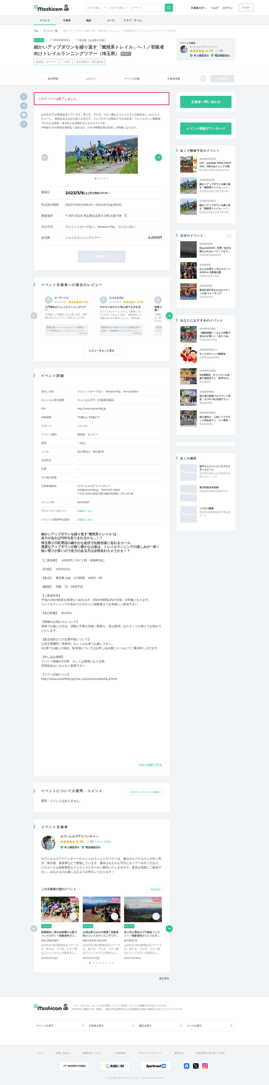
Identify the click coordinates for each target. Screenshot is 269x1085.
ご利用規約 (120, 1053)
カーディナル (62, 297)
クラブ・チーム (133, 20)
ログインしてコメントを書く (145, 792)
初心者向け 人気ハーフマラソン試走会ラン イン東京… (214, 418)
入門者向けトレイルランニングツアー (65, 308)
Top (36, 30)
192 (221, 50)
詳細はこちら (85, 510)
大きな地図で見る (150, 765)
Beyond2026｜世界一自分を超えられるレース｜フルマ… (215, 249)
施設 (88, 20)
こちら (60, 665)
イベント (45, 20)
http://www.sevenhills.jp (91, 408)
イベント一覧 (50, 30)
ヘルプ (214, 7)
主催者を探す (96, 1025)
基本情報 (53, 78)
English (246, 7)
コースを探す (194, 1025)
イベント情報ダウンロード (206, 128)
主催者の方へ (198, 7)
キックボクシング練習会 (212, 353)
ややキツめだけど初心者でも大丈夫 (120, 306)
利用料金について (91, 1053)
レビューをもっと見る (101, 350)
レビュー (91, 78)
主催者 (67, 20)
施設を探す (145, 1025)
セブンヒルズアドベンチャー (204, 47)
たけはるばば (116, 297)
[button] (95, 178)
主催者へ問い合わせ (206, 102)
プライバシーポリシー (150, 1053)
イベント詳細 (131, 78)
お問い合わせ (63, 1053)
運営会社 (179, 1053)
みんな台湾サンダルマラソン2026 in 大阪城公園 (214, 270)
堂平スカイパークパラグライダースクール (214, 468)
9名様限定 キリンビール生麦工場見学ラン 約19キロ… (214, 376)
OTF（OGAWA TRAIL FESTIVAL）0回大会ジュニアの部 (215, 165)
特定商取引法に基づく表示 (210, 1053)
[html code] (23, 124)
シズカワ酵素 (206, 508)
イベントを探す (45, 1025)
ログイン (228, 7)
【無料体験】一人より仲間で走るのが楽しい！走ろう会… (214, 334)
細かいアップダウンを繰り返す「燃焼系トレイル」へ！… (214, 186)
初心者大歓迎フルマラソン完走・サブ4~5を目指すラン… (214, 397)
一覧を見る (155, 889)
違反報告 (164, 978)
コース (111, 20)
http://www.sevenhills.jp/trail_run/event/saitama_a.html (79, 679)
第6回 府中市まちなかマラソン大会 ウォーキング (214, 291)
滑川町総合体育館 (208, 487)
